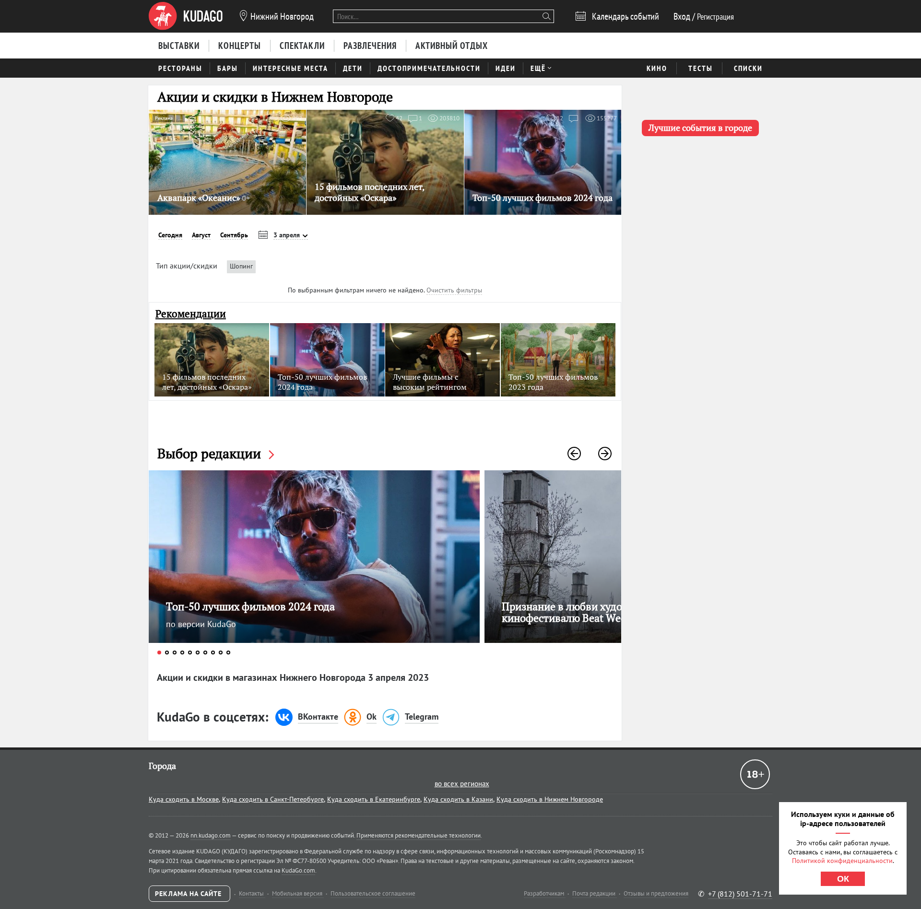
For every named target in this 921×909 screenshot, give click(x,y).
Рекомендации (190, 313)
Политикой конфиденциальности (842, 860)
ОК (843, 879)
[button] (574, 453)
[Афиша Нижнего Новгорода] (186, 16)
